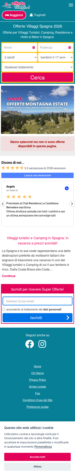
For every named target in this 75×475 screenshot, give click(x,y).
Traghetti (39, 15)
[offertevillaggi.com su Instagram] (43, 346)
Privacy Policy (37, 380)
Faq (37, 393)
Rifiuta (38, 466)
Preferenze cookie (38, 407)
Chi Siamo (37, 373)
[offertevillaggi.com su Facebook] (30, 346)
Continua (8, 276)
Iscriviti (36, 317)
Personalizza (43, 446)
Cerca (37, 77)
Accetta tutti (37, 456)
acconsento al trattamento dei (33, 309)
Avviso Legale (37, 386)
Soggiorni (16, 15)
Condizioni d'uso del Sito (37, 400)
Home (37, 366)
